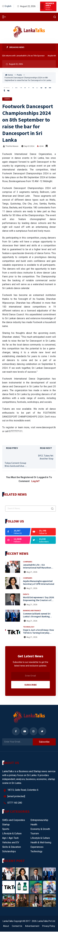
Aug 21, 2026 (31, 572)
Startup (6, 824)
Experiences (36, 847)
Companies (27, 562)
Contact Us (17, 926)
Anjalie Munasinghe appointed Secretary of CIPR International (38, 582)
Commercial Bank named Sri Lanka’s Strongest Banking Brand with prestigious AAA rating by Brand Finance (36, 617)
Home (10, 75)
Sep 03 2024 (29, 146)
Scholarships (9, 851)
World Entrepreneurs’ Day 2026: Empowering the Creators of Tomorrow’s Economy (38, 600)
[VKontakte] (8, 90)
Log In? (35, 481)
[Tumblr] (4, 90)
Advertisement (32, 926)
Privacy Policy (48, 926)
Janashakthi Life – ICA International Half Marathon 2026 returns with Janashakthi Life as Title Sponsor (38, 569)
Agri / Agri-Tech (10, 838)
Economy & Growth (40, 829)
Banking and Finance (32, 610)
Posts (19, 75)
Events (7, 99)
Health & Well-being (40, 842)
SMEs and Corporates (13, 820)
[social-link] (17, 531)
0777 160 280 (14, 802)
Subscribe (30, 684)
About (6, 926)
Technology (28, 627)
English (8, 6)
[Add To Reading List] (47, 146)
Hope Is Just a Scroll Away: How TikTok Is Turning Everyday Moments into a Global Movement (38, 634)
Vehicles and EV (10, 842)
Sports (5, 829)
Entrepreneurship (39, 820)
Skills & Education (11, 847)
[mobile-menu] (4, 17)
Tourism (34, 833)
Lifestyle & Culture (12, 833)
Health (33, 824)
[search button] (52, 508)
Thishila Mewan (12, 146)
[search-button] (55, 17)
